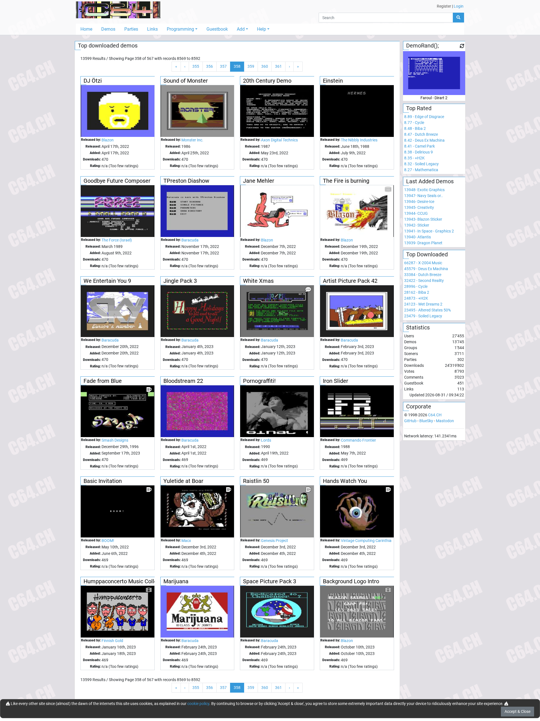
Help (261, 29)
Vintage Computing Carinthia (366, 540)
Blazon (108, 140)
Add (241, 29)
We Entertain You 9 (107, 280)
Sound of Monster (185, 80)
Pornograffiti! (259, 381)
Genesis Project (274, 540)
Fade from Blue (103, 381)
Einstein (333, 80)
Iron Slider (335, 381)
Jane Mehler (258, 180)
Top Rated (418, 108)
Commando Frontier (358, 440)
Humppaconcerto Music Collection (127, 581)
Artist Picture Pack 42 (350, 280)
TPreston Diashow (186, 180)
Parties (131, 29)
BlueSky (426, 421)
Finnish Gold (112, 640)
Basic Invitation (103, 481)
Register (444, 6)
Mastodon (445, 421)
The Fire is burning (346, 180)
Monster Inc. (192, 140)
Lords (266, 440)
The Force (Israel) (117, 240)
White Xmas (258, 280)
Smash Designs (115, 440)
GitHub (410, 421)
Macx (186, 540)
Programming (180, 29)
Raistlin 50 (256, 481)
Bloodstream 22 (183, 381)
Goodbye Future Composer (117, 180)
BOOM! (108, 540)
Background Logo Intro (351, 581)
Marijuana (175, 581)
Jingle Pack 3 (180, 280)
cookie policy (198, 703)
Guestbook (217, 29)
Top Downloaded (427, 254)
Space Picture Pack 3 (269, 581)
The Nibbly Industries (359, 140)
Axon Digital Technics (279, 140)
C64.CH (435, 415)
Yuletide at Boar (183, 481)
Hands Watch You (345, 481)
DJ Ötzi (93, 80)
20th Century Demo (267, 80)
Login (459, 6)
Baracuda (190, 240)
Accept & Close (517, 711)
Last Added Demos (430, 181)
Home (86, 29)
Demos (108, 29)
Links (152, 29)
